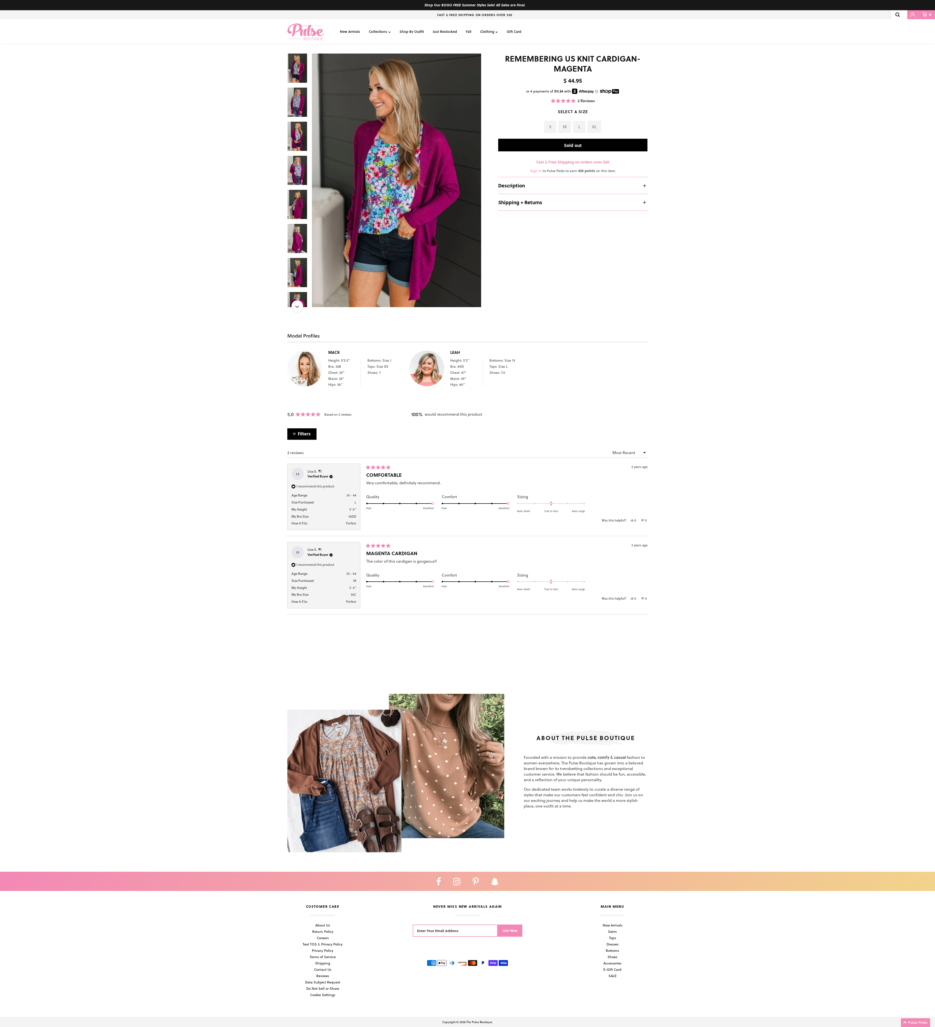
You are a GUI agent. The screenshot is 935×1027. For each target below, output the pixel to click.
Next (297, 306)
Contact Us (322, 969)
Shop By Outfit (412, 31)
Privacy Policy (322, 950)
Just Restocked (445, 31)
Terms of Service (323, 956)
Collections (378, 31)
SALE (612, 975)
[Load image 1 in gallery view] (396, 180)
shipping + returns (520, 202)
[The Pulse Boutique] (305, 31)
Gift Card (514, 31)
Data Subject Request (322, 982)
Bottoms (612, 950)
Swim (612, 931)
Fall (468, 31)
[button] (573, 100)
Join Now (510, 930)
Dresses (612, 944)
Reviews (322, 975)
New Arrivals (350, 31)
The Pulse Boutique (479, 1022)
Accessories (612, 963)
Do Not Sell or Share (322, 988)
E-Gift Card (612, 969)
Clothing (487, 31)
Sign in (536, 170)
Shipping (322, 963)
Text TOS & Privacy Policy (323, 944)
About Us (322, 925)
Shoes (612, 956)
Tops (612, 937)
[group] (396, 180)
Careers (323, 937)
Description (511, 185)
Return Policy (322, 931)
